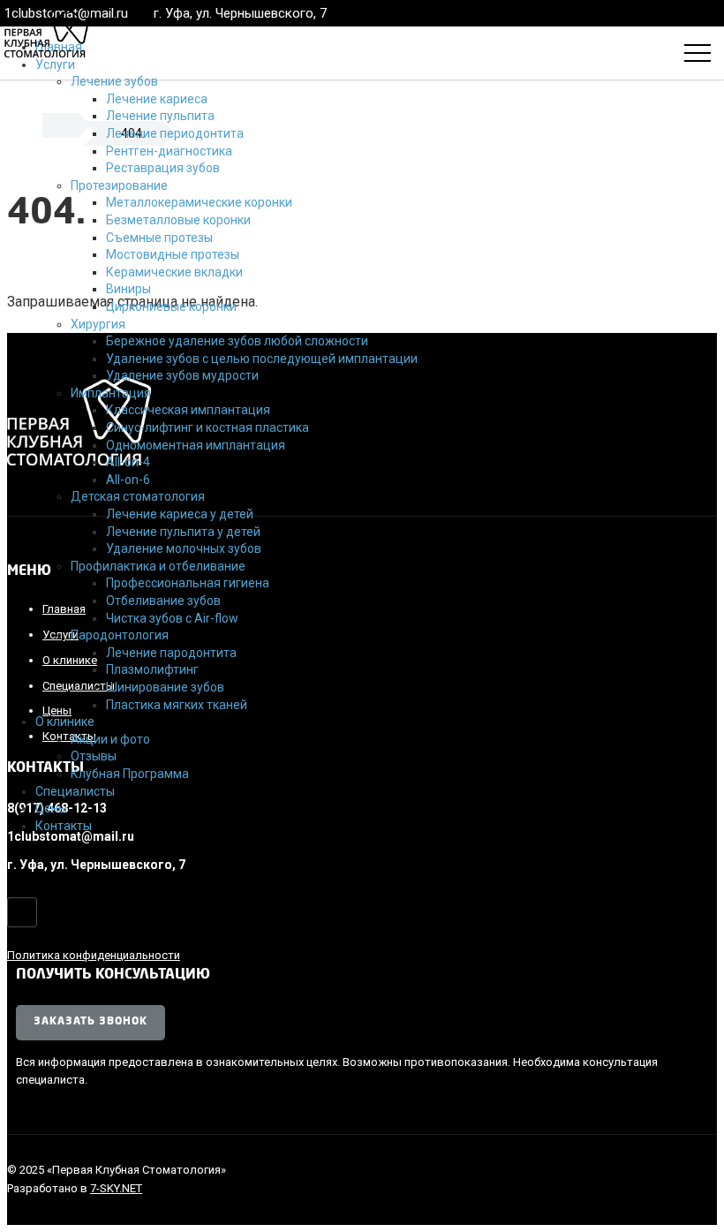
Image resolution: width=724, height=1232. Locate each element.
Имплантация (111, 393)
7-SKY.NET (116, 1188)
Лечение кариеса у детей (179, 514)
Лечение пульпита (160, 116)
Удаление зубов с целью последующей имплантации (262, 358)
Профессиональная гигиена (187, 583)
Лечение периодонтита (175, 133)
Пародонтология (120, 635)
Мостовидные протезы (172, 254)
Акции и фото (110, 739)
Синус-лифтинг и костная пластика (207, 427)
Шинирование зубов (165, 687)
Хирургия (98, 324)
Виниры (128, 289)
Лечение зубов (114, 81)
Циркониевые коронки (171, 306)
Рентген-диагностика (169, 151)
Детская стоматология (138, 496)
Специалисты (75, 791)
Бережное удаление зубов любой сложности (237, 341)
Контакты (63, 826)
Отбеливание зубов (163, 600)
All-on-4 (128, 462)
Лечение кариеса (156, 99)
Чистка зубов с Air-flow (172, 618)
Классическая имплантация (188, 410)
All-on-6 (128, 479)
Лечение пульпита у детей (183, 532)
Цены (51, 808)
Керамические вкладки (174, 272)
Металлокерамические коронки (199, 202)
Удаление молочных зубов (183, 548)
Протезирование (119, 185)
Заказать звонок (90, 1022)
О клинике (64, 721)
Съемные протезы (159, 238)
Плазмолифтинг (152, 669)
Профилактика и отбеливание (158, 566)
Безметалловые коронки (178, 220)
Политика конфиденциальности (93, 955)
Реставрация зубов (163, 168)
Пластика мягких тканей (176, 705)
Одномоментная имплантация (195, 445)
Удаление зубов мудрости (182, 375)
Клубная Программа (130, 774)
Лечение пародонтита (171, 653)
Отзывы (94, 756)
